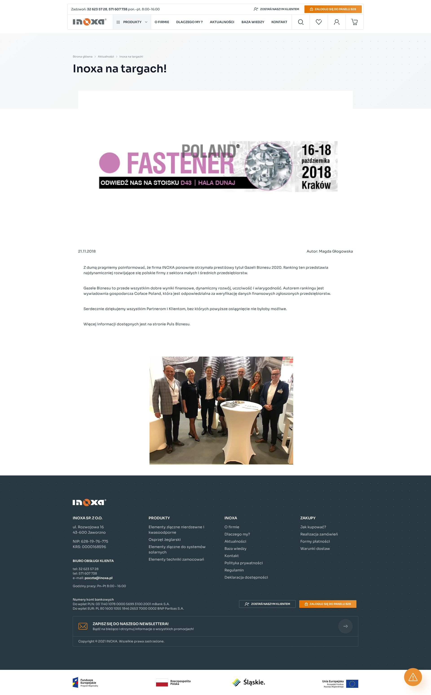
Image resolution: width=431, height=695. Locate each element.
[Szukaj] (301, 22)
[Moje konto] (337, 22)
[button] (215, 626)
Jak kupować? (313, 527)
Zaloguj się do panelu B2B (335, 9)
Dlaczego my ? (189, 22)
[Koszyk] (354, 22)
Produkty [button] (132, 22)
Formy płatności (315, 541)
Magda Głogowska (336, 251)
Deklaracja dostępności (246, 577)
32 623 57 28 (97, 9)
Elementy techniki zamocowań (176, 559)
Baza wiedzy (253, 22)
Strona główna (82, 56)
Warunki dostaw (315, 548)
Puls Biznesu (178, 324)
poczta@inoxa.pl (98, 578)
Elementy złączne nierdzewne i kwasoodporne (176, 530)
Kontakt (279, 22)
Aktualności (222, 22)
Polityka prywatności (243, 563)
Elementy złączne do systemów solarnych (177, 549)
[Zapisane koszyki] (319, 22)
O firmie (162, 22)
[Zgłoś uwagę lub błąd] (413, 677)
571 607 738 (118, 9)
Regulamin (234, 570)
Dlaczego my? (237, 534)
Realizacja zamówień (319, 534)
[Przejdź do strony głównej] (90, 22)
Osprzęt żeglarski (165, 539)
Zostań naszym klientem (279, 9)
